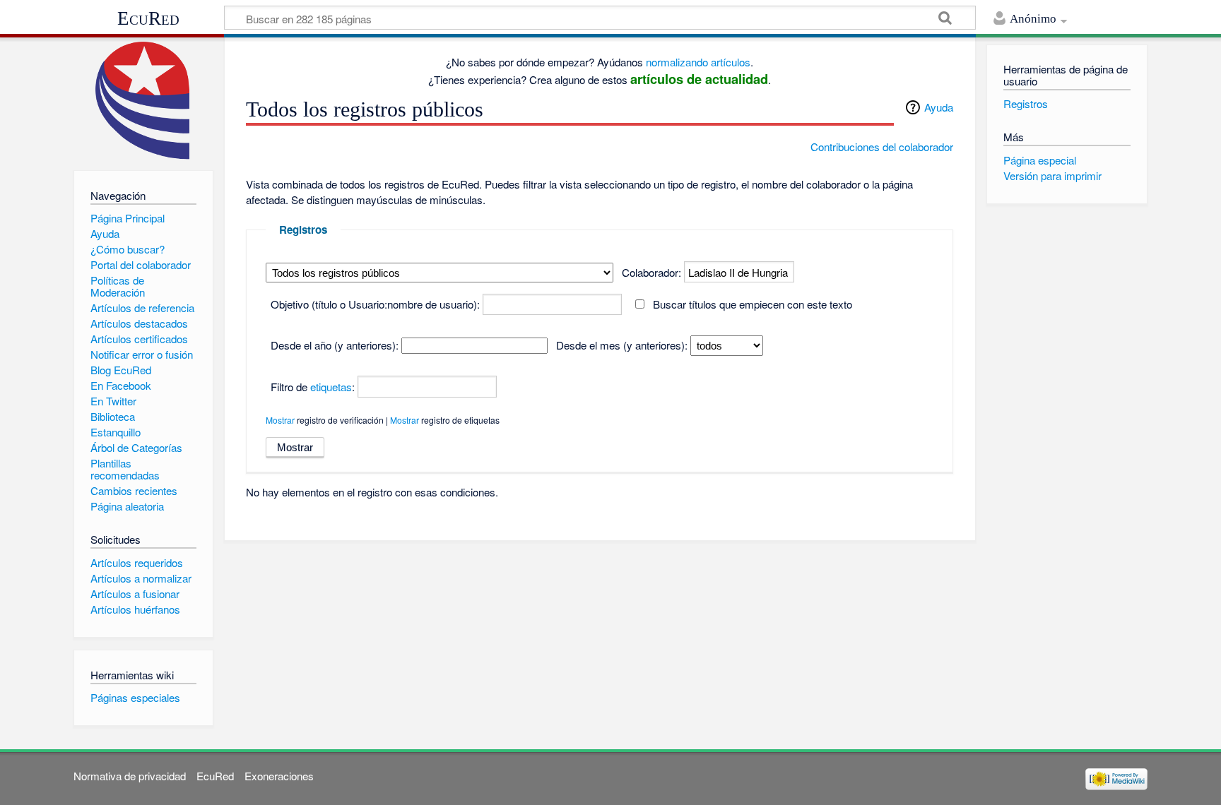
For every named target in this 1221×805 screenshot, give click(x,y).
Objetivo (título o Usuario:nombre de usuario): (375, 304)
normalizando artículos (698, 61)
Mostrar (280, 420)
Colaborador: (651, 272)
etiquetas (331, 386)
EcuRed (148, 18)
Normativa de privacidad (129, 775)
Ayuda (938, 107)
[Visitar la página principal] (143, 101)
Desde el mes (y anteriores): (622, 345)
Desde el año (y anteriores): (335, 345)
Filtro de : (313, 386)
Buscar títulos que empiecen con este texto (752, 304)
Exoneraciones (279, 775)
